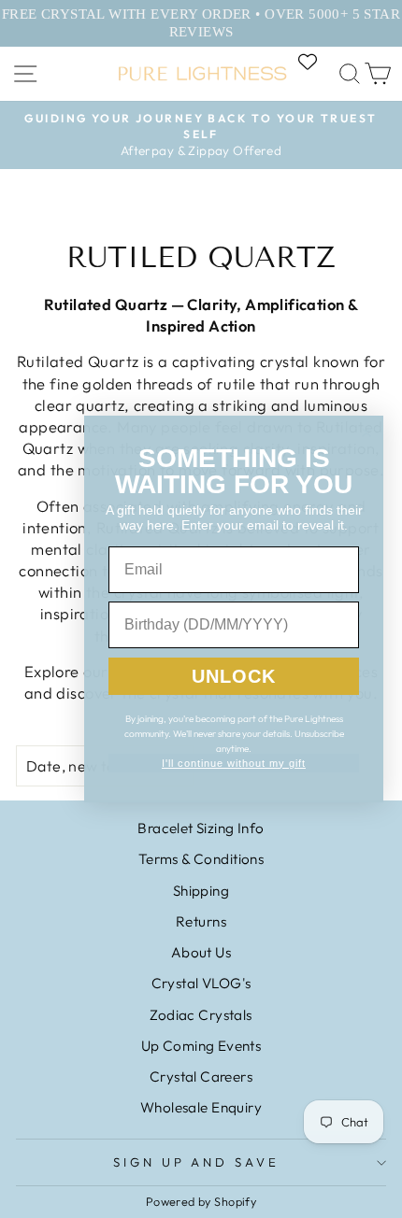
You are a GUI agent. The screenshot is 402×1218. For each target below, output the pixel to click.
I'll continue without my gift (234, 763)
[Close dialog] (366, 432)
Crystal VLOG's (201, 983)
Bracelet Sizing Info (200, 828)
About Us (201, 952)
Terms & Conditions (201, 859)
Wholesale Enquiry (201, 1107)
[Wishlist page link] (317, 61)
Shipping (201, 890)
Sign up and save (196, 1161)
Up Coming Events (201, 1046)
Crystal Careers (201, 1076)
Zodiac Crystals (200, 1015)
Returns (201, 921)
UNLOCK (234, 676)
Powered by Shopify (201, 1201)
